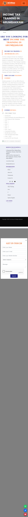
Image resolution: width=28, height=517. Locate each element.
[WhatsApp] (25, 506)
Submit (14, 276)
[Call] (25, 510)
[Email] (25, 514)
